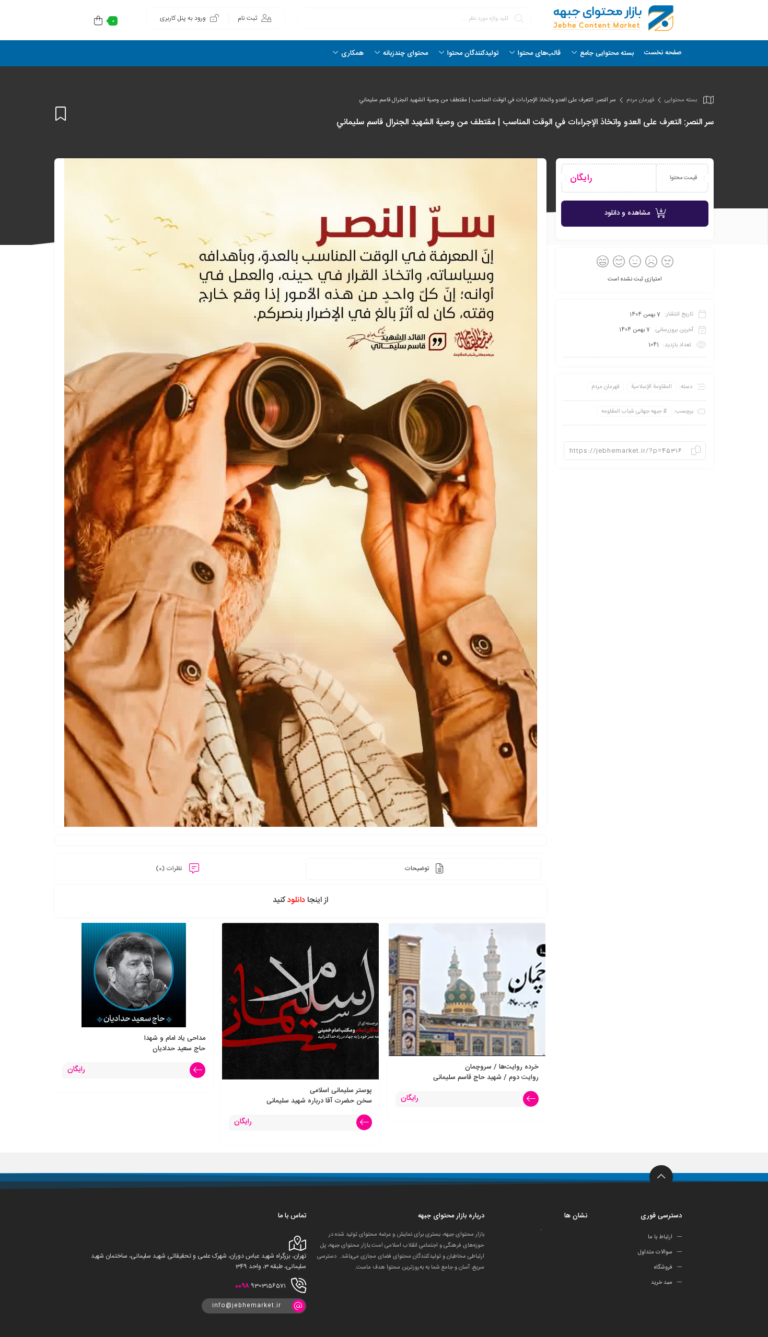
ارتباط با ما (660, 1237)
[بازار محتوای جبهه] (611, 18)
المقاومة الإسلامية (651, 387)
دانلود (296, 900)
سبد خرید (661, 1282)
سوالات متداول (655, 1252)
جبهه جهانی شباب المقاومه (631, 411)
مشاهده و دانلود (627, 213)
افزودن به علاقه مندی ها (60, 113)
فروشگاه (663, 1267)
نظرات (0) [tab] (170, 868)
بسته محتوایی (681, 100)
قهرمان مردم (640, 100)
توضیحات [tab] (417, 868)
